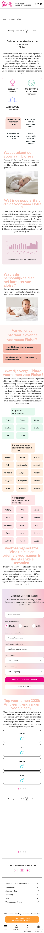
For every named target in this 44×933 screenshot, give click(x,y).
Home (4, 19)
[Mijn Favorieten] (38, 4)
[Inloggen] (36, 4)
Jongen (25, 626)
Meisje (12, 626)
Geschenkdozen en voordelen (17, 883)
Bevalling (9, 894)
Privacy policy (35, 914)
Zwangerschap (11, 891)
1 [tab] (18, 788)
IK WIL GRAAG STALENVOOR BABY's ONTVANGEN (22, 919)
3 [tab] (23, 788)
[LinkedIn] (28, 870)
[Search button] (41, 4)
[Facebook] (16, 870)
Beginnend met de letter (14, 633)
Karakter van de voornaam (13, 136)
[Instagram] (22, 870)
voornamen (11, 19)
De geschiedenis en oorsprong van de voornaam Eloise (19, 348)
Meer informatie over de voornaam (31, 138)
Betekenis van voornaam (13, 121)
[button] (5, 927)
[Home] (17, 4)
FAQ (5, 914)
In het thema (10, 655)
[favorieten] (26, 31)
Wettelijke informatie (23, 914)
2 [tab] (20, 788)
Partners (11, 914)
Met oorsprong (10, 667)
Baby (7, 898)
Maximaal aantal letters (14, 644)
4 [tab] (25, 788)
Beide (38, 626)
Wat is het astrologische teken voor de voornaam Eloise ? (20, 358)
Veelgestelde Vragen (14, 902)
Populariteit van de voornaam (30, 123)
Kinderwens (10, 887)
